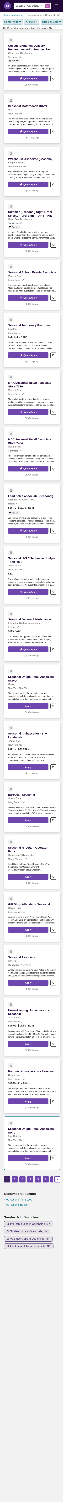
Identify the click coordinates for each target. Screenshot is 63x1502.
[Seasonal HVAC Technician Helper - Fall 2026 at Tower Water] (32, 574)
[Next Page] (57, 1179)
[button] (28, 78)
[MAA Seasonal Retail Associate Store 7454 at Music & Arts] (32, 453)
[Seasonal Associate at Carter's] (32, 969)
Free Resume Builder (16, 1204)
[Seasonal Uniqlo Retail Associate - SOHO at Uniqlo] (32, 691)
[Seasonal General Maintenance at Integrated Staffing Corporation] (32, 634)
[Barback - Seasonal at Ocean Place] (32, 807)
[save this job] (53, 78)
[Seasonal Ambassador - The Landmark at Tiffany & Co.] (32, 750)
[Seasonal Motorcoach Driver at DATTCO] (32, 118)
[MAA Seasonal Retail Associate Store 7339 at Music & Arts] (32, 397)
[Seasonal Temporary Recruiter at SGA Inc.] (32, 340)
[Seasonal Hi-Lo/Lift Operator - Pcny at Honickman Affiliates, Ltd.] (32, 862)
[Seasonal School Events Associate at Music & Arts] (32, 284)
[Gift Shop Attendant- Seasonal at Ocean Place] (32, 916)
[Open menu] (56, 5)
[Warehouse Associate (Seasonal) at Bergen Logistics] (32, 171)
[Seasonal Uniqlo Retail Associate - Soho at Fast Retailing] (32, 1143)
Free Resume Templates (18, 1199)
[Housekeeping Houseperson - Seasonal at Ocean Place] (32, 1026)
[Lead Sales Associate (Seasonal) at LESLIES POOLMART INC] (32, 513)
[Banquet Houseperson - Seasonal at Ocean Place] (32, 1086)
